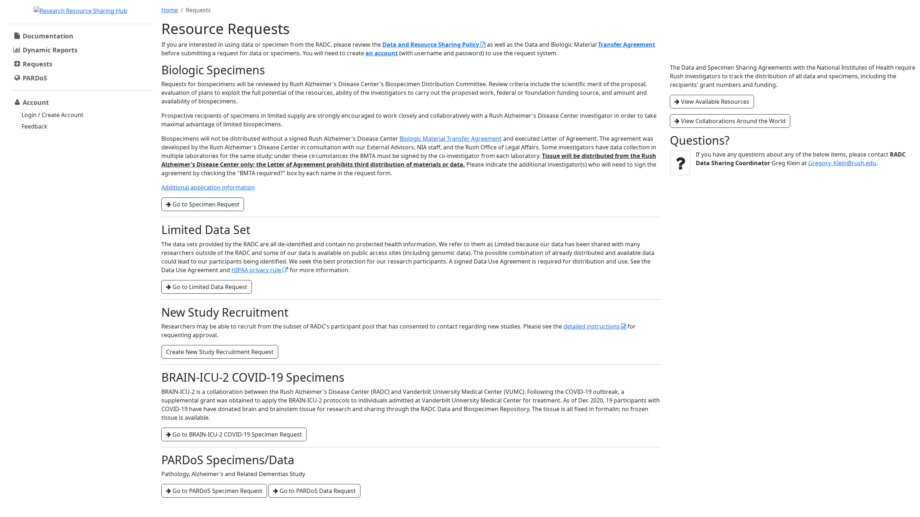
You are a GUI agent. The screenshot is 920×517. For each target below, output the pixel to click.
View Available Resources (714, 102)
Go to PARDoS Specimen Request (216, 491)
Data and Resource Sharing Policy (431, 44)
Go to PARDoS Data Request (317, 491)
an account (381, 53)
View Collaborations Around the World (733, 121)
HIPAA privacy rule (256, 270)
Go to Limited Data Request (209, 287)
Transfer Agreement (626, 44)
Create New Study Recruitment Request (219, 352)
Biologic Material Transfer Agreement (451, 139)
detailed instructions (592, 326)
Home (169, 10)
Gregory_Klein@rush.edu (842, 163)
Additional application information (208, 187)
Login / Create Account (52, 115)
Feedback (34, 126)
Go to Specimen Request (205, 204)
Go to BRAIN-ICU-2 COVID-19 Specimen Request (236, 434)
